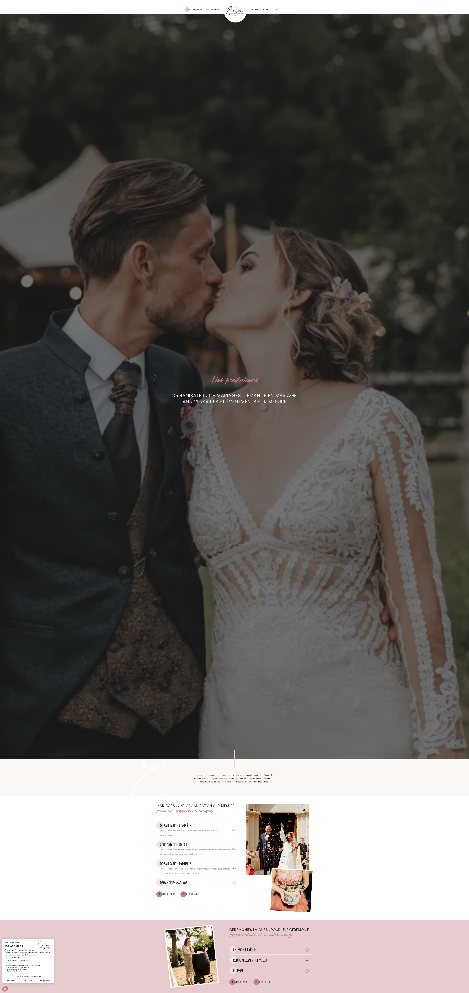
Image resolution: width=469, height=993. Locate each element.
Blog (265, 9)
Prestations (193, 9)
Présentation (212, 9)
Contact (277, 9)
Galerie (254, 9)
